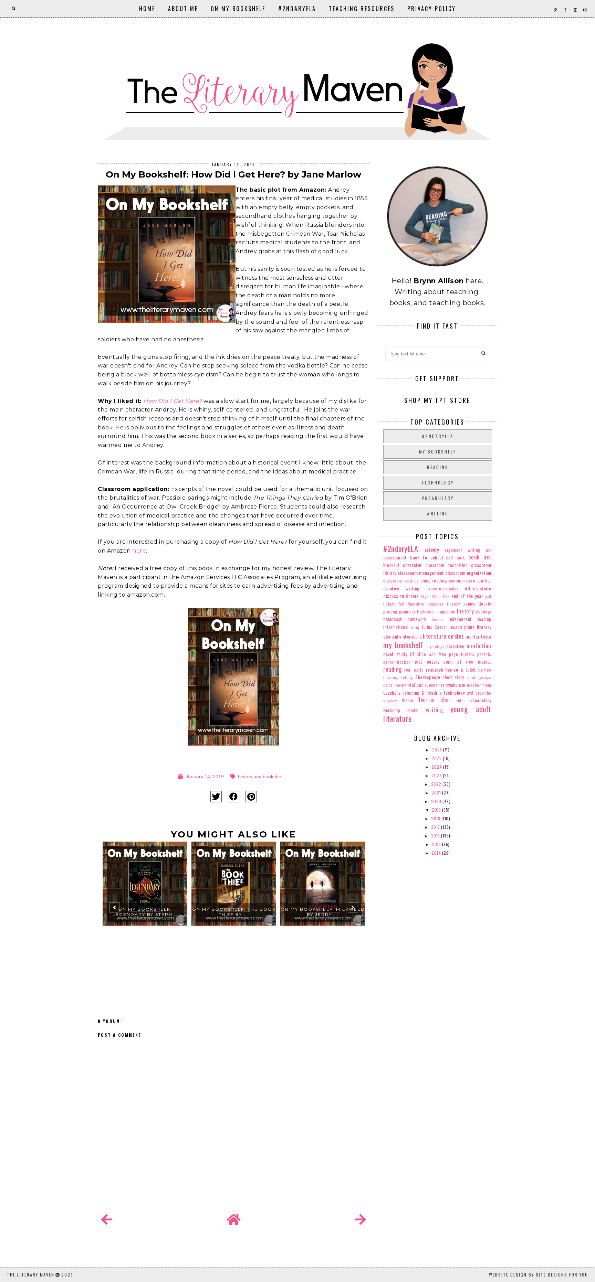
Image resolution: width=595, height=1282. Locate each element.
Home (147, 8)
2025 (437, 758)
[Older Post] (360, 1219)
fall (402, 604)
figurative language (426, 604)
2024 (437, 767)
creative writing (401, 588)
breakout (391, 565)
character (412, 564)
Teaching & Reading (422, 692)
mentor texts (478, 636)
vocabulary (438, 498)
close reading (433, 580)
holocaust (392, 618)
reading (438, 467)
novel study (395, 654)
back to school (426, 557)
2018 (436, 818)
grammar (407, 611)
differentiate (478, 588)
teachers (391, 692)
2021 (436, 792)
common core (462, 580)
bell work (455, 557)
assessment (395, 557)
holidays (483, 611)
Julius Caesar (434, 627)
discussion (393, 595)
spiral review (395, 685)
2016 (436, 835)
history (245, 776)
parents (484, 654)
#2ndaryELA (297, 8)
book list (479, 557)
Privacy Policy (431, 8)
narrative (455, 646)
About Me (183, 8)
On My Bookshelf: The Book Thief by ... (234, 912)
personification (397, 662)
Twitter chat (434, 699)
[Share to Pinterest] (251, 796)
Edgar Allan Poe (435, 596)
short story (453, 677)
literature (412, 636)
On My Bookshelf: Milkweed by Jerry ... (323, 912)
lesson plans (461, 626)
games (469, 603)
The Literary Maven (30, 1275)
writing (438, 513)
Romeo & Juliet (460, 669)
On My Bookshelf (238, 8)
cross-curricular (442, 588)
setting (407, 677)
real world (414, 669)
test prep (475, 693)
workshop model (400, 710)
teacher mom (479, 685)
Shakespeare (427, 677)
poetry (433, 661)
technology (437, 482)
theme (408, 700)
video (461, 700)
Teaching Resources (362, 8)
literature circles (443, 636)
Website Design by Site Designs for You (538, 1275)
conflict (484, 580)
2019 (437, 810)
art (488, 550)
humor (437, 619)
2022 (437, 784)
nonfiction (479, 645)
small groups (479, 677)
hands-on (446, 611)
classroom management (421, 572)
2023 (437, 775)
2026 (437, 749)
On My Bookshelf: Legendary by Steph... (145, 912)
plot (418, 662)
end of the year (467, 595)
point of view (458, 662)
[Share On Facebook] (233, 796)
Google (485, 603)
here (139, 550)
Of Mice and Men (428, 654)
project (484, 662)
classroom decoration (447, 565)
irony (415, 627)
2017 (436, 827)
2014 (436, 853)
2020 (437, 801)
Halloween (426, 612)
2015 (437, 844)
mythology (435, 646)
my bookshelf (269, 776)
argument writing (462, 550)
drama (412, 595)
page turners (461, 654)
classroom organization (468, 572)
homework (417, 619)
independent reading (470, 619)
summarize (435, 685)
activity (432, 549)
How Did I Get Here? (172, 401)
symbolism (456, 685)
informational (396, 627)
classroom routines (401, 580)
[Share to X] (216, 796)
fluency (453, 604)
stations (415, 685)
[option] (145, 910)
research (434, 669)
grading (390, 611)
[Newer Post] (107, 1219)
